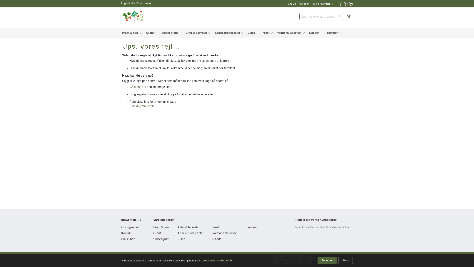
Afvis (345, 260)
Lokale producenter (190, 233)
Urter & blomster (188, 227)
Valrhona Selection (224, 233)
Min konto (148, 106)
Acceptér (327, 260)
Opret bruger (144, 3)
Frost (215, 227)
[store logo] (133, 16)
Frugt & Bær (161, 227)
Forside (135, 106)
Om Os (292, 3)
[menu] (237, 33)
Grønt (157, 233)
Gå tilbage (136, 86)
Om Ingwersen (130, 227)
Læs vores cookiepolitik (216, 260)
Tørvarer (252, 227)
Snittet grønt (161, 239)
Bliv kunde (128, 239)
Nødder (217, 239)
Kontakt (126, 233)
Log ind (125, 3)
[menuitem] (131, 33)
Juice (181, 239)
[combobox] (321, 16)
